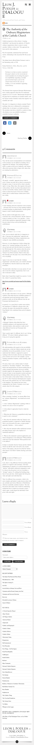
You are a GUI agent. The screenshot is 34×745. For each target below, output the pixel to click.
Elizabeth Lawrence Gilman (9, 600)
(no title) (4, 585)
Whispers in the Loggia (8, 707)
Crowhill (11, 229)
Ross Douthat (5, 689)
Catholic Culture (6, 628)
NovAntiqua (5, 675)
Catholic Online (6, 634)
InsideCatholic (6, 657)
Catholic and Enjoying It (8, 625)
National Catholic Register (8, 666)
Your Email (27, 527)
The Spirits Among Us (7, 582)
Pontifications (5, 681)
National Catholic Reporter (9, 669)
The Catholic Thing (7, 695)
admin (11, 201)
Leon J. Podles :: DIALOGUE (16, 735)
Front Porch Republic (7, 651)
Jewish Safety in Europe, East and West (12, 588)
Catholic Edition (6, 631)
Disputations (5, 640)
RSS (6, 23)
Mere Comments (6, 663)
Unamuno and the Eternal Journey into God (12, 591)
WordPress (13, 737)
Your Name (27, 523)
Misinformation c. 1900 (8, 579)
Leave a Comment (10, 118)
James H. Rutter (6, 603)
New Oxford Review (7, 672)
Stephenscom (5, 692)
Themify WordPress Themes (22, 737)
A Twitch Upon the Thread (8, 611)
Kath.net (4, 660)
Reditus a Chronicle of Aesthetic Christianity (13, 683)
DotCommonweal (6, 643)
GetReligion (5, 654)
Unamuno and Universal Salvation (10, 594)
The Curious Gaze (6, 701)
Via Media (5, 704)
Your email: (5, 555)
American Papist (6, 620)
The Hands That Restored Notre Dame (11, 577)
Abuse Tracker (5, 614)
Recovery (4, 597)
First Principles (6, 646)
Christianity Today (6, 637)
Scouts (7, 133)
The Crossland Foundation (8, 698)
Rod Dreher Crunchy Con (8, 686)
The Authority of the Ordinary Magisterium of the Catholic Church (16, 33)
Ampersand (5, 622)
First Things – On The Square (9, 649)
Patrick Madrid (6, 678)
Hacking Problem (24, 138)
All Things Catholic (7, 617)
